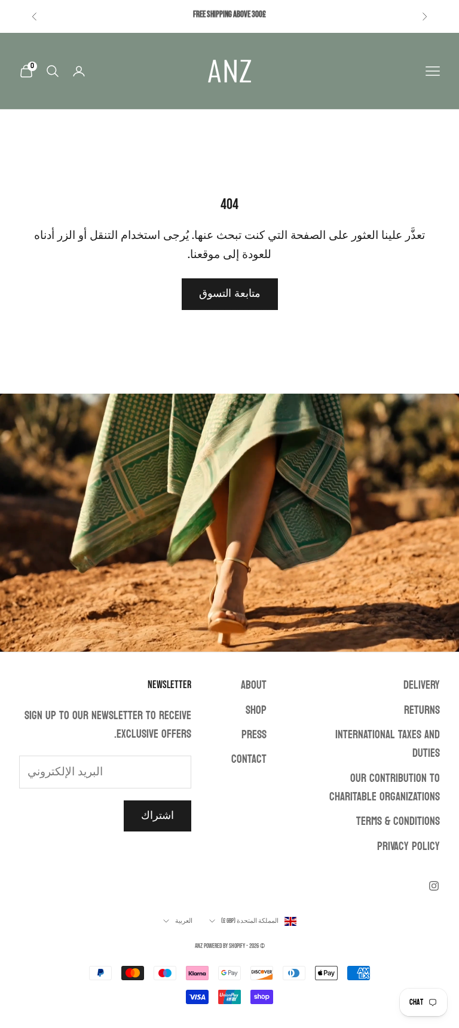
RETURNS (422, 710)
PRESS (254, 735)
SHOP (256, 710)
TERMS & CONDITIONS (398, 821)
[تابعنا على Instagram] (434, 886)
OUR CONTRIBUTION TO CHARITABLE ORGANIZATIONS (384, 787)
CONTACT (249, 759)
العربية (183, 921)
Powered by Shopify (224, 946)
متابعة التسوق (230, 293)
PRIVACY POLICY (408, 846)
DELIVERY (421, 685)
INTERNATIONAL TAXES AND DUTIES (387, 744)
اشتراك (157, 816)
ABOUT (254, 685)
